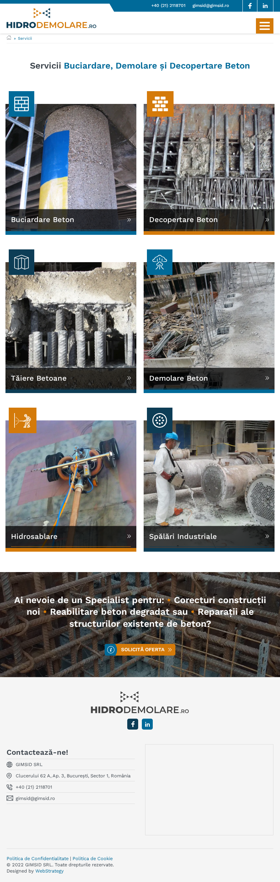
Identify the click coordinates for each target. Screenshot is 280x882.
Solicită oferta (142, 650)
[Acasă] (9, 38)
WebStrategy (49, 871)
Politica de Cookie (93, 858)
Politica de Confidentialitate (38, 858)
